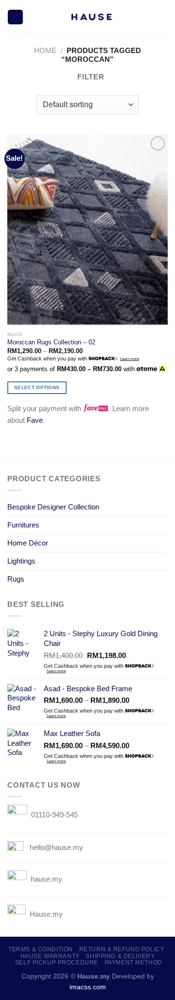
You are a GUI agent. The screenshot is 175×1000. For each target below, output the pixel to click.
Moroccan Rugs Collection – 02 (51, 342)
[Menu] (15, 17)
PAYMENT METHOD (133, 962)
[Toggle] (164, 506)
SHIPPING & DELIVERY (120, 956)
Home (45, 50)
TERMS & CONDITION (40, 949)
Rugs (15, 579)
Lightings (21, 561)
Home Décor (27, 543)
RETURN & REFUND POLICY (122, 949)
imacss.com (88, 987)
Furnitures (23, 525)
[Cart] (163, 17)
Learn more (129, 359)
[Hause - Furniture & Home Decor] (91, 17)
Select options (36, 387)
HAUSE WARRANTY (50, 956)
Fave (35, 420)
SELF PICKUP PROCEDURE (56, 962)
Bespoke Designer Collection (53, 507)
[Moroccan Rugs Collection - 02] (87, 230)
